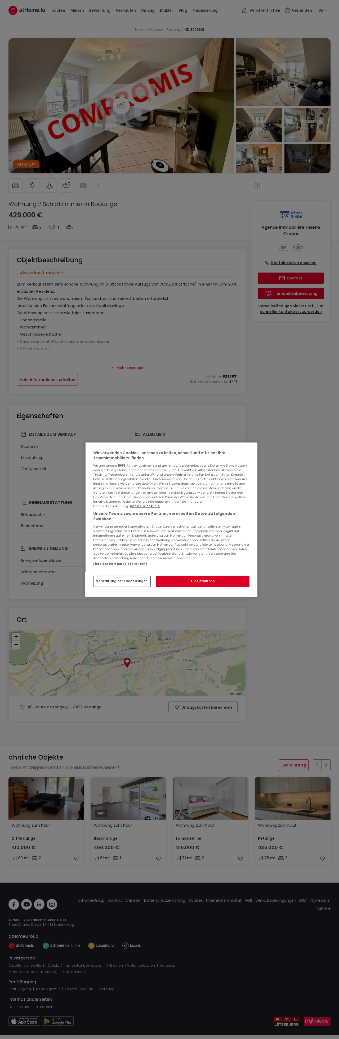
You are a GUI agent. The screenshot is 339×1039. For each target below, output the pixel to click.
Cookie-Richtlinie (145, 506)
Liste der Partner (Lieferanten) (120, 564)
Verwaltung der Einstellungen (122, 581)
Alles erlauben (202, 581)
